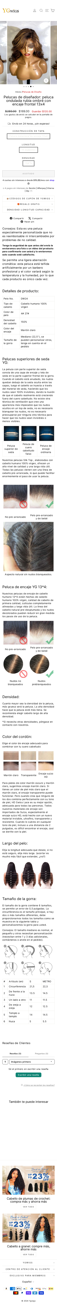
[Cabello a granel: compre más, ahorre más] (28, 1228)
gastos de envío (16, 114)
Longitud (28, 144)
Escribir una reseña (28, 1074)
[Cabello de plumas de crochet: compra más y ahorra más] (28, 1180)
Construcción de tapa (29, 131)
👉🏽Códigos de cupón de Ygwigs (28, 198)
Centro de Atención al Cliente (28, 1269)
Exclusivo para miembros (28, 1275)
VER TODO (28, 1207)
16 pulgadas (28, 149)
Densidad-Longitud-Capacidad (28, 210)
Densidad (28, 158)
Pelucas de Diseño (32, 92)
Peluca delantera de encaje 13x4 (28, 136)
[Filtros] (5, 1061)
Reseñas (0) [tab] (15, 1053)
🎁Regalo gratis (28, 204)
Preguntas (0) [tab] (41, 1053)
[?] (31, 191)
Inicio (18, 92)
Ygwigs (28, 1262)
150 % (28, 163)
